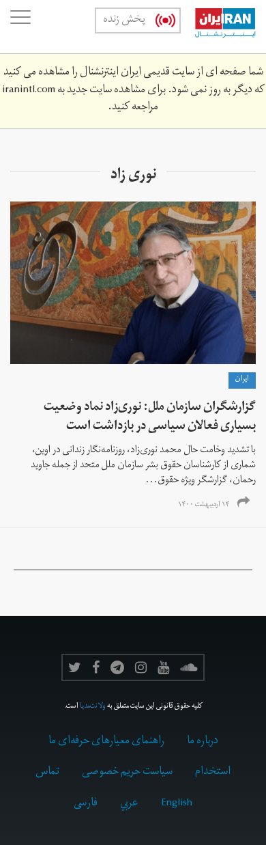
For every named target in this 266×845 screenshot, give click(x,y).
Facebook (96, 667)
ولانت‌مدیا (93, 707)
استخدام (213, 772)
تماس (47, 772)
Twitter (75, 667)
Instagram (141, 667)
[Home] (218, 27)
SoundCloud (189, 667)
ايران (242, 380)
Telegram (117, 667)
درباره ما (202, 742)
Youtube (163, 667)
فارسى (86, 804)
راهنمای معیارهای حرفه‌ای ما (106, 742)
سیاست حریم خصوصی (127, 772)
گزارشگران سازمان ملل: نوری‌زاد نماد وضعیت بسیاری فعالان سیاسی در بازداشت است (150, 417)
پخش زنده (124, 20)
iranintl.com (28, 91)
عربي (129, 804)
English (176, 804)
